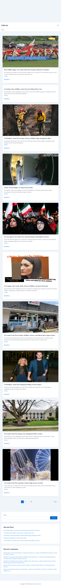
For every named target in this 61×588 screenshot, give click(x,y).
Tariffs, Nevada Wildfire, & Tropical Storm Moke (18, 187)
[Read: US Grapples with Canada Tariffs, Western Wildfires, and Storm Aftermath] (30, 267)
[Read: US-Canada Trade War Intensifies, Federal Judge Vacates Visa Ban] (30, 464)
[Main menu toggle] (58, 25)
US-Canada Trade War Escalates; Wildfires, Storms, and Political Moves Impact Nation (29, 335)
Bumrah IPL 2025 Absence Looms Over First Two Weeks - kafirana (19, 565)
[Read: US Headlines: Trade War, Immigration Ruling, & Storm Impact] (30, 366)
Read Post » (7, 79)
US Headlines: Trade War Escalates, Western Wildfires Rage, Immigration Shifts (27, 138)
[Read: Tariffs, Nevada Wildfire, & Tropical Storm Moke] (30, 169)
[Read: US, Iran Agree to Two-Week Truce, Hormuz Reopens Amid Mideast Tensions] (30, 218)
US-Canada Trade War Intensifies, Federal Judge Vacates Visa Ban (23, 483)
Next (56, 501)
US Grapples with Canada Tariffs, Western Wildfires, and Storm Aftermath (26, 286)
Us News (6, 76)
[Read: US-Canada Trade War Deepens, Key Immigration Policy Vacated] (30, 415)
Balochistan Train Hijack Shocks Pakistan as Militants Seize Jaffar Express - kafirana (23, 557)
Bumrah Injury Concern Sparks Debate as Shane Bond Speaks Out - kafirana (21, 552)
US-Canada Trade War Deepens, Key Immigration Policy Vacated (23, 434)
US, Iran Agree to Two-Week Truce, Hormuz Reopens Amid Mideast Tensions (26, 237)
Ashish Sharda (37, 583)
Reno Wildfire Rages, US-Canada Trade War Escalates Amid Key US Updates (26, 70)
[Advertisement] (30, 11)
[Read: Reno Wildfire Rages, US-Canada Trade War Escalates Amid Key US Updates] (30, 51)
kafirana (4, 25)
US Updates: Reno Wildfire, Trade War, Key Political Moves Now (23, 89)
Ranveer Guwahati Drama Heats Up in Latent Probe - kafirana (18, 569)
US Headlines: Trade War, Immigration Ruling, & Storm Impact (22, 384)
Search (5, 515)
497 (31, 501)
